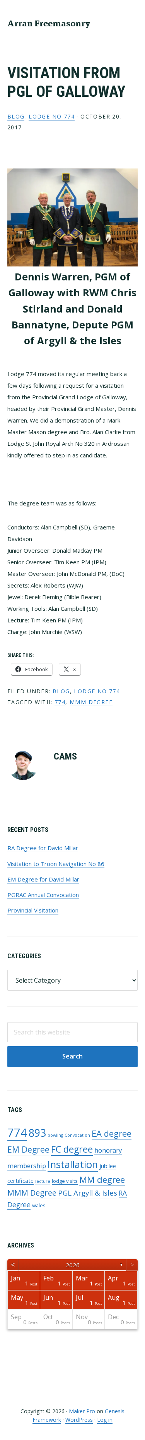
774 (60, 702)
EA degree (111, 1133)
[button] (132, 23)
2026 (73, 1265)
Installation (73, 1164)
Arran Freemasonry (48, 24)
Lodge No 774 (52, 116)
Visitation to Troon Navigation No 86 (55, 864)
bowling (55, 1135)
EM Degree (28, 1149)
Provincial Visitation (32, 910)
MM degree (102, 1180)
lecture (42, 1181)
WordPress (79, 1419)
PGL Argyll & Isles (87, 1193)
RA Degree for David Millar (42, 848)
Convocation (77, 1135)
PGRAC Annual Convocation (43, 895)
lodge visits (65, 1180)
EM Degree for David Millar (43, 879)
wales (39, 1205)
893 (37, 1133)
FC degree (72, 1149)
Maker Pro (82, 1411)
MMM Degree (91, 702)
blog (16, 116)
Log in (105, 1419)
